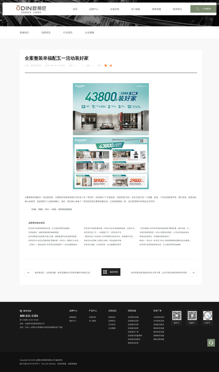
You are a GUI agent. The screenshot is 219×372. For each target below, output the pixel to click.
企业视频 (89, 32)
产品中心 (93, 311)
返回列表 (114, 272)
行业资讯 (67, 32)
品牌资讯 (35, 20)
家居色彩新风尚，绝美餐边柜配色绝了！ (155, 236)
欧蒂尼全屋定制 (65, 209)
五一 (48, 209)
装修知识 (24, 32)
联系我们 (177, 9)
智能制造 (72, 317)
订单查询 (207, 8)
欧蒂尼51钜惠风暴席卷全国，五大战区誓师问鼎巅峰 (49, 228)
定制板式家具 (158, 324)
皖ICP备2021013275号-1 (30, 364)
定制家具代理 (133, 324)
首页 (75, 9)
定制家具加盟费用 (135, 335)
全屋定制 (114, 9)
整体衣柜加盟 (158, 332)
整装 (41, 209)
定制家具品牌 (133, 321)
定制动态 (27, 20)
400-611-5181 (29, 316)
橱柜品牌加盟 (158, 339)
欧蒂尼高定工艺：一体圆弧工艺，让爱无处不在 (102, 232)
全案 (34, 209)
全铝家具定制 (158, 317)
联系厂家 (157, 311)
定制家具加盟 (133, 317)
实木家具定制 (158, 321)
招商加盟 (156, 9)
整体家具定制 (133, 343)
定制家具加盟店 (134, 339)
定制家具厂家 (133, 332)
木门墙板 (135, 9)
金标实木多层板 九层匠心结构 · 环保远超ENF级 (102, 240)
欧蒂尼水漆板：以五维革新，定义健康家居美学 (102, 244)
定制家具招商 (133, 328)
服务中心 (72, 321)
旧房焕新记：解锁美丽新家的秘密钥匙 (44, 232)
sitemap (52, 364)
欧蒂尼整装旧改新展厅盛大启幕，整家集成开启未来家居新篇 (52, 236)
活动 (54, 209)
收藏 (88, 65)
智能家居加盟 (158, 335)
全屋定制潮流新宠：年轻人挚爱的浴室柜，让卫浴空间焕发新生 (164, 232)
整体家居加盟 (158, 328)
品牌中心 (93, 9)
